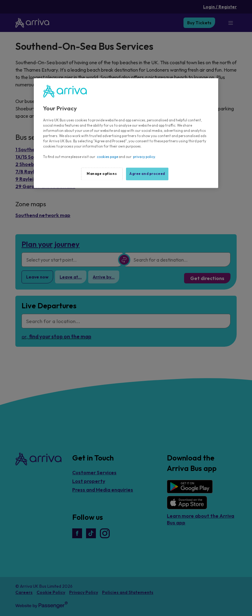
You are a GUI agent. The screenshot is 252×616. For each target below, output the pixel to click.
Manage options (102, 174)
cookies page (107, 157)
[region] (126, 133)
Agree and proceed (147, 174)
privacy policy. (144, 157)
